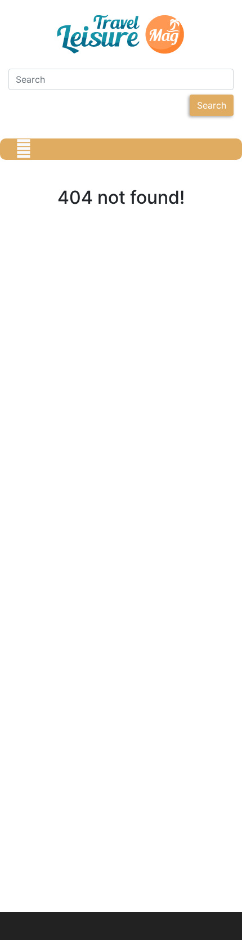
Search (211, 105)
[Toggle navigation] (23, 149)
